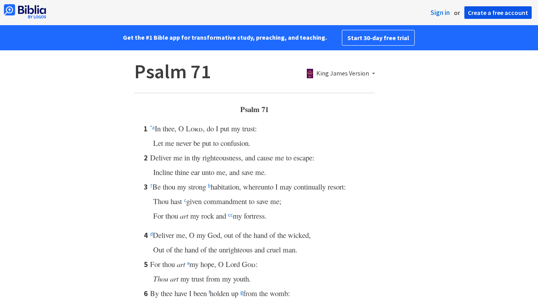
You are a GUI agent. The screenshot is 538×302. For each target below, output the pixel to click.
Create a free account (498, 13)
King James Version (342, 73)
